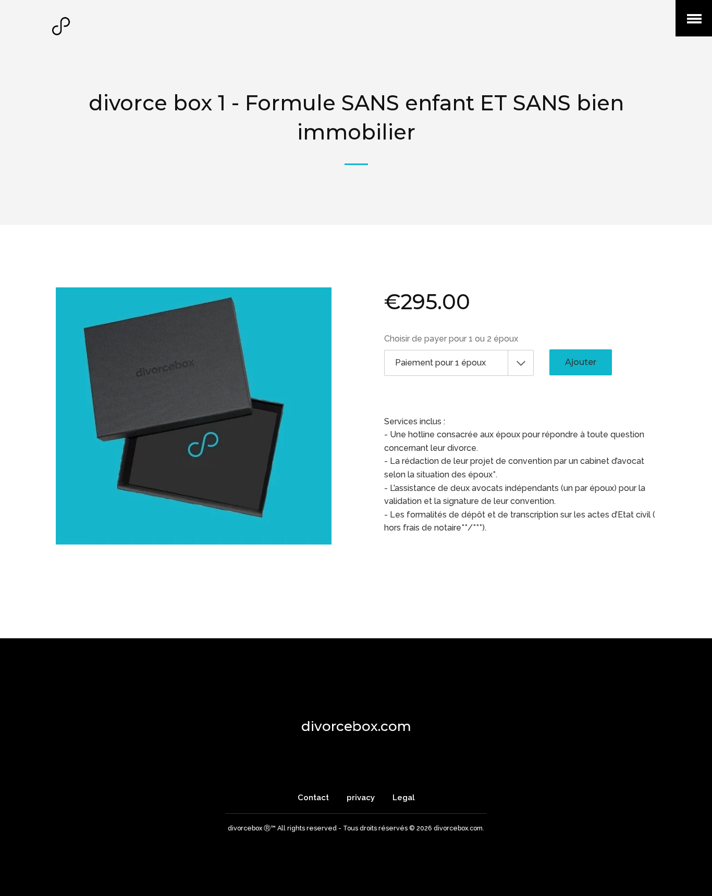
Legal (403, 797)
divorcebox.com (356, 726)
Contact (314, 797)
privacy (361, 797)
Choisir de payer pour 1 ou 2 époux (451, 339)
